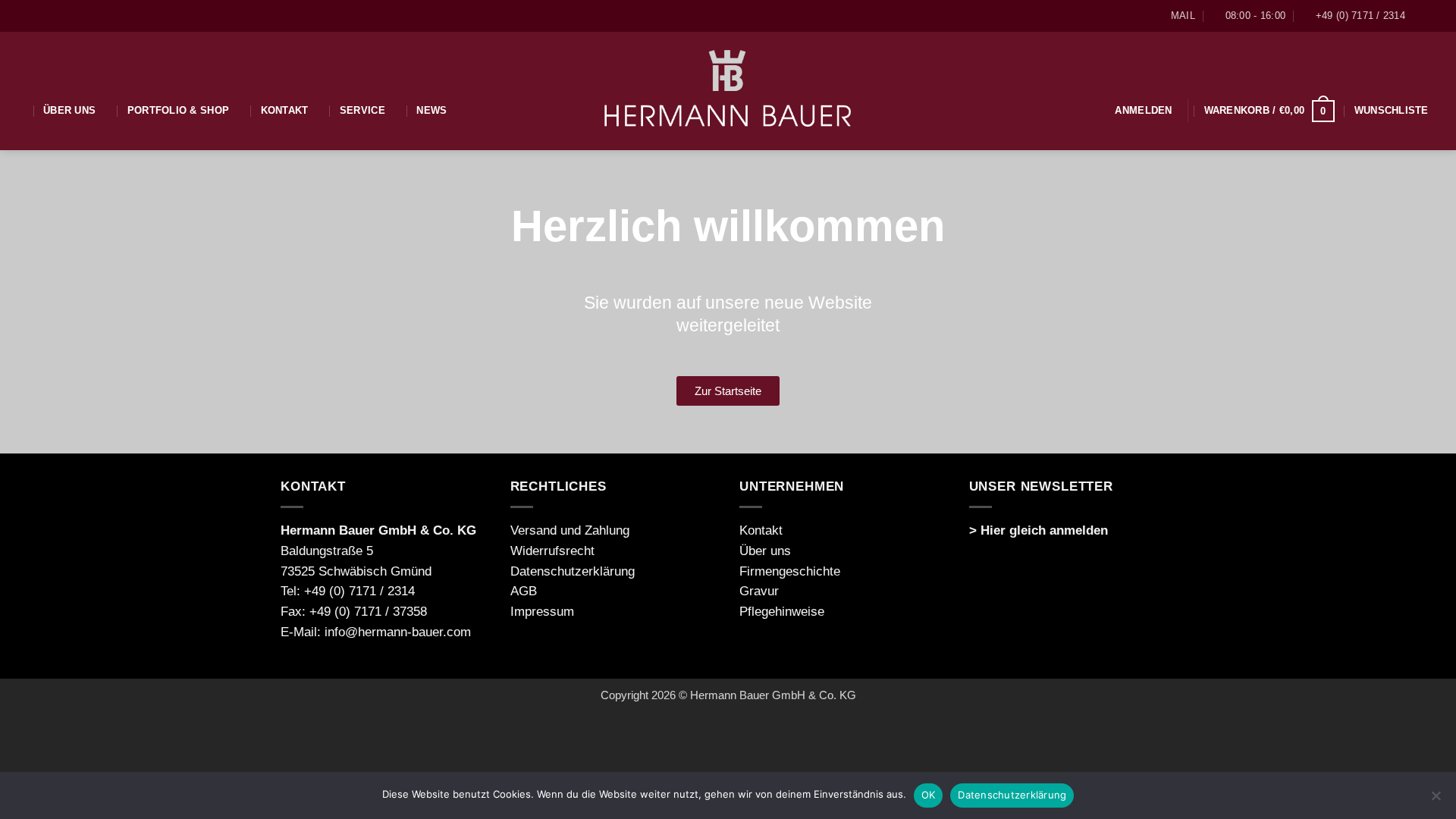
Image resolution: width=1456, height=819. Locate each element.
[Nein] (1435, 800)
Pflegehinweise (781, 611)
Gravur (759, 591)
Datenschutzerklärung (572, 571)
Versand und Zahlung (569, 530)
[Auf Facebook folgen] (1422, 16)
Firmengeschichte (789, 571)
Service (362, 110)
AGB (523, 591)
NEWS (431, 110)
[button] (1143, 110)
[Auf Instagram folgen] (1437, 16)
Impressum (542, 611)
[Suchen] (17, 110)
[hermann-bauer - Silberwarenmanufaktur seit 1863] (728, 90)
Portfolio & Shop (178, 110)
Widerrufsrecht (552, 551)
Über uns (69, 110)
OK (928, 795)
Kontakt (285, 110)
